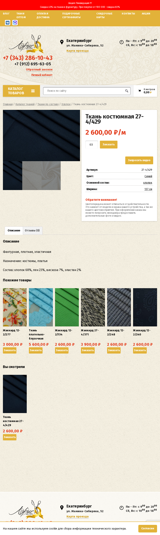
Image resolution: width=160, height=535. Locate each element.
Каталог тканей (25, 104)
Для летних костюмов (62, 100)
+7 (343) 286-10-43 (27, 57)
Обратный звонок (39, 69)
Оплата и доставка (43, 15)
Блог (6, 13)
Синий (148, 176)
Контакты (128, 13)
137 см (148, 189)
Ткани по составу (48, 104)
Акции (146, 13)
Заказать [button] (10, 350)
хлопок (147, 182)
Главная (8, 104)
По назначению (27, 99)
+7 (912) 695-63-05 (32, 64)
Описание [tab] (14, 230)
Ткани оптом (21, 15)
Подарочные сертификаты (71, 15)
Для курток (94, 98)
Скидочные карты (104, 15)
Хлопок (66, 104)
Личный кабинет (41, 75)
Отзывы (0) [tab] (32, 230)
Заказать (109, 144)
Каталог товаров (16, 91)
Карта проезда (78, 50)
